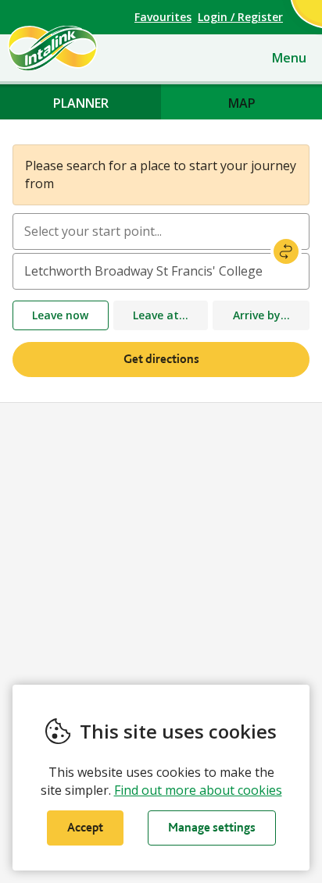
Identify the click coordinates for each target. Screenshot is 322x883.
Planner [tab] (81, 103)
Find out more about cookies (198, 790)
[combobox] (161, 231)
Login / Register (240, 16)
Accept (85, 827)
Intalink (79, 48)
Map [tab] (242, 103)
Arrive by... (261, 315)
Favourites (162, 16)
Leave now (60, 315)
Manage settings (212, 827)
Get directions (161, 358)
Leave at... (160, 315)
